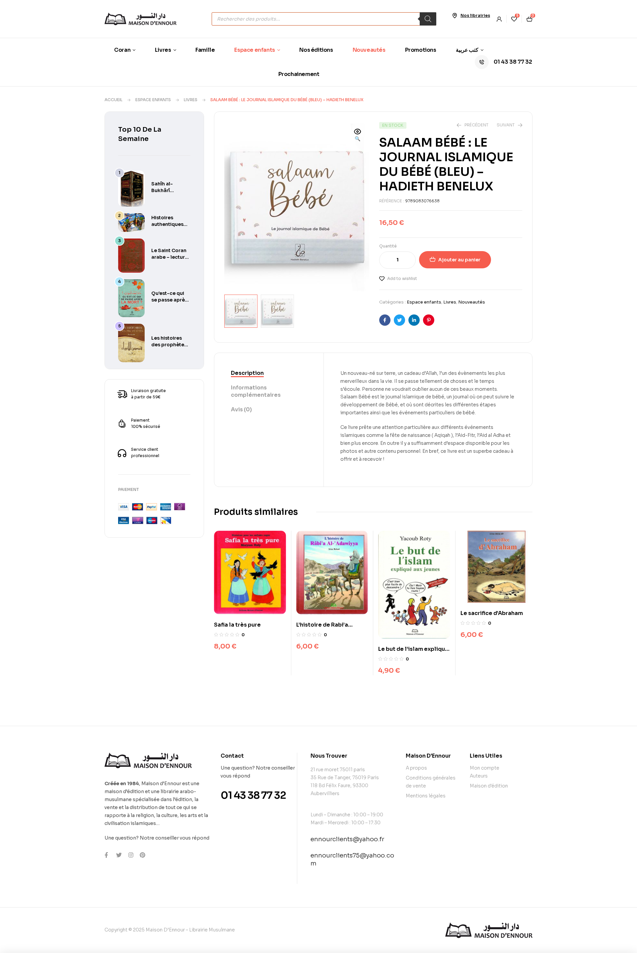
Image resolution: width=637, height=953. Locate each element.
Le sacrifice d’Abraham (491, 613)
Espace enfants (153, 99)
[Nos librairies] (454, 15)
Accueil (113, 99)
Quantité (388, 245)
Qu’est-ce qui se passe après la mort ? (169, 299)
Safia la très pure (237, 624)
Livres (190, 99)
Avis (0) (241, 409)
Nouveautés (471, 302)
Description (247, 373)
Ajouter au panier (459, 260)
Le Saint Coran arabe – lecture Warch (169, 257)
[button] (358, 135)
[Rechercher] (428, 19)
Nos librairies (475, 15)
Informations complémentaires (256, 391)
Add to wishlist (402, 278)
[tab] (269, 373)
